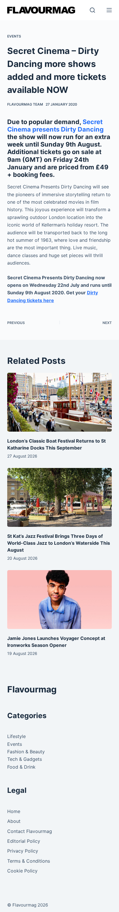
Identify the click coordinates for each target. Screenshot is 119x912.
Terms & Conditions (28, 861)
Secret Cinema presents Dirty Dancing (55, 125)
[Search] (92, 10)
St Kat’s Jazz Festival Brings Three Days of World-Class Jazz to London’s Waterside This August (58, 543)
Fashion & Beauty (26, 751)
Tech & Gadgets (24, 759)
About (14, 821)
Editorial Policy (23, 841)
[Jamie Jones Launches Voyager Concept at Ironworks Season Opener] (59, 599)
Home (13, 811)
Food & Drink (21, 767)
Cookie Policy (22, 871)
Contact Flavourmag (29, 831)
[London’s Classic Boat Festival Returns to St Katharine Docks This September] (59, 402)
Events (14, 36)
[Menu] (109, 10)
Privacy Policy (22, 851)
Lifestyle (16, 736)
